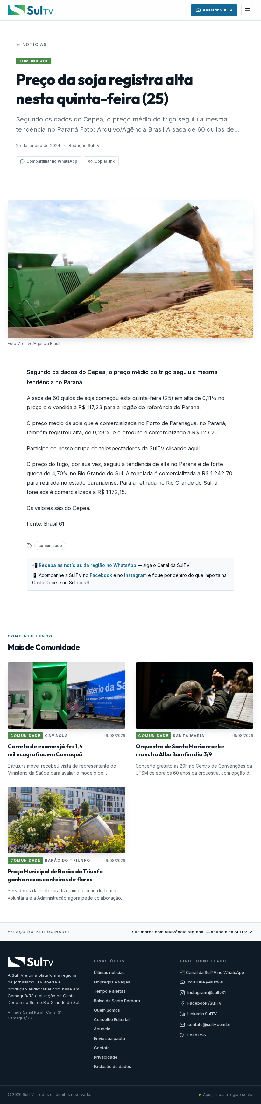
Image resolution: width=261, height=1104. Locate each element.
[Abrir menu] (247, 10)
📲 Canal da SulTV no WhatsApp (212, 972)
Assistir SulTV (217, 9)
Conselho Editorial (112, 1019)
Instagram (135, 575)
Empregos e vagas (112, 981)
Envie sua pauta (109, 1038)
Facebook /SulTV (204, 1002)
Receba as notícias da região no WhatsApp (87, 565)
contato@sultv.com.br (208, 1024)
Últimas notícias (109, 972)
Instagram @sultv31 (206, 992)
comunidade (50, 545)
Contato (102, 1047)
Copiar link (105, 161)
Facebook (101, 575)
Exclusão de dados (112, 1066)
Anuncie (102, 1028)
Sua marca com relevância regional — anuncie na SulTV (189, 931)
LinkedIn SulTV (202, 1013)
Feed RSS (196, 1034)
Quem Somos (107, 1009)
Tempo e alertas (110, 991)
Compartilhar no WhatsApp (51, 161)
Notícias (34, 44)
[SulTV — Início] (30, 10)
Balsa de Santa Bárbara (117, 1000)
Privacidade (105, 1057)
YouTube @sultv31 (205, 981)
